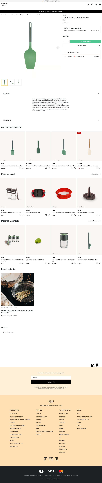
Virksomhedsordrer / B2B (16, 443)
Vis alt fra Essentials (93, 221)
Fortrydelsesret (14, 446)
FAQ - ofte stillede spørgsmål (17, 425)
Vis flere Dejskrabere (8, 332)
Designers (61, 419)
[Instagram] (51, 458)
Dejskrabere (24, 14)
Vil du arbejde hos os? (83, 419)
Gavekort (38, 434)
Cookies (12, 440)
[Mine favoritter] (92, 4)
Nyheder (61, 428)
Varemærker (62, 416)
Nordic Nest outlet (81, 428)
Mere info (96, 56)
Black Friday (62, 446)
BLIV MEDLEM (47, 1)
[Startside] (4, 4)
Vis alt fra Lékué (94, 174)
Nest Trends (62, 443)
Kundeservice (13, 413)
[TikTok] (56, 458)
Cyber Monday (63, 449)
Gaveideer (61, 440)
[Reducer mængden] (64, 41)
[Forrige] (2, 47)
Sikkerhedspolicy (14, 437)
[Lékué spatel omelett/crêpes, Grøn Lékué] (30, 47)
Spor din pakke (14, 431)
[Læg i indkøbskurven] (23, 168)
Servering (38, 413)
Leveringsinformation (15, 428)
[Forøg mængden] (68, 41)
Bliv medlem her (95, 30)
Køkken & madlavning (6, 14)
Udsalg (61, 425)
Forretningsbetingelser (15, 434)
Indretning (38, 419)
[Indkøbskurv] (96, 4)
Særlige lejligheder (64, 434)
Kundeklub (12, 422)
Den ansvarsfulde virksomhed (85, 416)
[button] (65, 22)
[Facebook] (45, 458)
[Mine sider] (88, 4)
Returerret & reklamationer (16, 416)
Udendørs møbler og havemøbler (44, 431)
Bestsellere (62, 431)
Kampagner (62, 422)
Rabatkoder (62, 452)
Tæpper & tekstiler (41, 425)
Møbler (37, 428)
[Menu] (100, 4)
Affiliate (79, 422)
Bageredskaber (16, 14)
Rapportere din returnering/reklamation (20, 419)
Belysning (38, 422)
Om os (78, 413)
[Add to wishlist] (20, 168)
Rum (60, 437)
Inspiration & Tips (63, 413)
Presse (78, 425)
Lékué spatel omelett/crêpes (35, 14)
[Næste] (58, 47)
